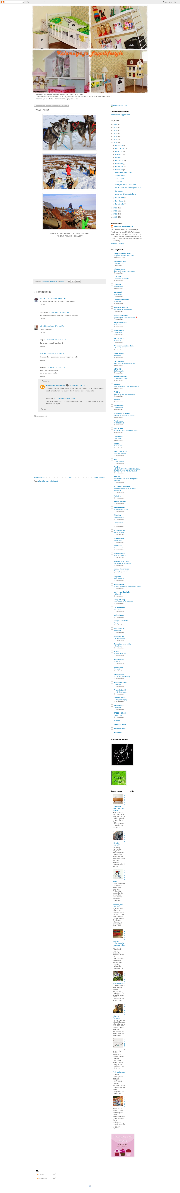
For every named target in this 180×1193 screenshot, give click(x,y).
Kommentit (43, 1179)
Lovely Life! (117, 684)
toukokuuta (119, 167)
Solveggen (119, 191)
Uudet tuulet (117, 707)
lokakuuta (119, 151)
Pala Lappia (119, 179)
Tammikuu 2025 (119, 263)
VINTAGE (117, 369)
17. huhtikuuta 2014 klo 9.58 (58, 312)
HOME (116, 652)
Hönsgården (118, 646)
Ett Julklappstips (119, 371)
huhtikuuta (119, 170)
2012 (115, 211)
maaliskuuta (119, 198)
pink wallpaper (119, 615)
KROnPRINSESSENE (122, 561)
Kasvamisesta (118, 286)
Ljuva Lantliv (118, 436)
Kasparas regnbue (121, 307)
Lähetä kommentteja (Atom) (48, 481)
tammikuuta (119, 204)
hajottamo (117, 721)
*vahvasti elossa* (119, 1072)
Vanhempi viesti (99, 477)
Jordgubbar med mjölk (122, 644)
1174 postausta (119, 461)
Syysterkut (124, 1102)
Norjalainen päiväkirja (122, 486)
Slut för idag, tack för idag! (122, 676)
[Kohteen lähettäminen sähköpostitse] (69, 281)
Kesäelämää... (118, 446)
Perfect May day (119, 548)
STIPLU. (117, 444)
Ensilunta (117, 284)
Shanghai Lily (119, 538)
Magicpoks (118, 732)
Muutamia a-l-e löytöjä (121, 509)
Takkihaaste (118, 332)
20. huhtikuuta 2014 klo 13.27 (80, 385)
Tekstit (41, 1175)
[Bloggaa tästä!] (71, 281)
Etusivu (69, 477)
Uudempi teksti (39, 477)
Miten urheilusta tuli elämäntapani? (125, 363)
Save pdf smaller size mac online (124, 394)
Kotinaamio (117, 302)
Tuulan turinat (119, 405)
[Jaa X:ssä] (74, 281)
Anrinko (117, 400)
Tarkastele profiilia (117, 244)
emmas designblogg (121, 569)
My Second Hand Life (122, 592)
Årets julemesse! (119, 578)
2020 (115, 124)
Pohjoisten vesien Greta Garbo (124, 255)
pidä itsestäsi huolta (120, 348)
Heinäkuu (117, 525)
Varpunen (117, 384)
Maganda (117, 577)
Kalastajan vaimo (120, 728)
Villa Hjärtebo (119, 675)
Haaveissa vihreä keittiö (121, 279)
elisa (41, 326)
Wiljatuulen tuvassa (121, 323)
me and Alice (119, 338)
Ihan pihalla (117, 355)
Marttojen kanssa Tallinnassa (125, 185)
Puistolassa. (118, 421)
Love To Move (119, 361)
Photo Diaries (119, 354)
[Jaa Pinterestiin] (79, 281)
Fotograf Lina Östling (121, 621)
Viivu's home (118, 705)
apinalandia (118, 292)
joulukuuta (119, 145)
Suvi (41, 354)
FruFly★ (117, 392)
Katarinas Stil (119, 636)
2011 (115, 214)
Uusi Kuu (117, 277)
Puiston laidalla (119, 554)
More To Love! (119, 659)
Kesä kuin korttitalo (120, 453)
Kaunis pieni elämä (121, 315)
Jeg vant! (117, 669)
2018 (115, 130)
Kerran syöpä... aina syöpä (118, 906)
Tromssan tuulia (120, 725)
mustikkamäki (119, 507)
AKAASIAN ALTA (120, 452)
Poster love (117, 630)
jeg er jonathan (119, 584)
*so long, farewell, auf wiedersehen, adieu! (127, 586)
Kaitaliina (117, 496)
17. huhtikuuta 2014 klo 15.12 (55, 340)
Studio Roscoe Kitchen (121, 379)
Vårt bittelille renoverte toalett (123, 309)
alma (116, 459)
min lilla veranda (120, 502)
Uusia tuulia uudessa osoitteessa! (124, 415)
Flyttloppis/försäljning (120, 700)
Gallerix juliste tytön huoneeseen (124, 271)
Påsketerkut (119, 182)
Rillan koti (117, 515)
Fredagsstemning (119, 638)
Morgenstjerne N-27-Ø (122, 254)
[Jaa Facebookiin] (77, 281)
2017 (115, 133)
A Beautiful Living (120, 682)
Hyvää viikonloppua (120, 692)
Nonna (42, 298)
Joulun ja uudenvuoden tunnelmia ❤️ (125, 317)
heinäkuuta (119, 161)
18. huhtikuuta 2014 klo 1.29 (54, 354)
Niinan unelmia (119, 269)
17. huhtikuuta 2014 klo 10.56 (54, 326)
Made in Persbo (119, 698)
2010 (115, 217)
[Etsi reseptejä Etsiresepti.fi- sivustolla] (119, 106)
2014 (115, 143)
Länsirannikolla (118, 407)
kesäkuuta (119, 164)
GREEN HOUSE (120, 713)
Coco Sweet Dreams (121, 300)
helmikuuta (119, 201)
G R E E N (117, 609)
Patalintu (117, 467)
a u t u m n (117, 340)
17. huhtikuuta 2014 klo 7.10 (56, 298)
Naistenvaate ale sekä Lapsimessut (127, 188)
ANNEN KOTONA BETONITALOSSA (126, 430)
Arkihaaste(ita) (120, 176)
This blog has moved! (121, 571)
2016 (115, 136)
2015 (115, 139)
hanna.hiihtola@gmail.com (120, 115)
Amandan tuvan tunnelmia (123, 346)
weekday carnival (120, 377)
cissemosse (118, 667)
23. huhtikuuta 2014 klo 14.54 (64, 398)
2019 (115, 127)
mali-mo (117, 477)
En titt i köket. (118, 438)
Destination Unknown (122, 413)
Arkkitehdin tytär (120, 690)
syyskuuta (119, 154)
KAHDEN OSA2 (119, 423)
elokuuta (118, 157)
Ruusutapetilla (119, 530)
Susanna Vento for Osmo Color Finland (126, 386)
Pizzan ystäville (119, 532)
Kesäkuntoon (118, 294)
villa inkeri (117, 546)
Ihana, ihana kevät (120, 555)
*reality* (124, 1043)
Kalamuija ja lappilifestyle (55, 385)
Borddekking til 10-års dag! (122, 563)
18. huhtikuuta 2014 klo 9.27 (57, 367)
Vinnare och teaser (120, 653)
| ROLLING (117, 594)
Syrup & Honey (119, 600)
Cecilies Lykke (119, 607)
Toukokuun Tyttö (120, 261)
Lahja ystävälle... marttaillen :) (125, 194)
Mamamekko (119, 628)
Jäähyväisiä (117, 540)
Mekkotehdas (119, 331)
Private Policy (118, 715)
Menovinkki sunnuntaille (123, 172)
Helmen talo (118, 523)
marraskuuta (120, 148)
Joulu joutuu (117, 325)
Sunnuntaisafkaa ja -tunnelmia (123, 602)
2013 (115, 208)
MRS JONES (118, 429)
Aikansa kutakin (119, 517)
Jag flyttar (117, 623)
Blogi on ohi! (117, 661)
